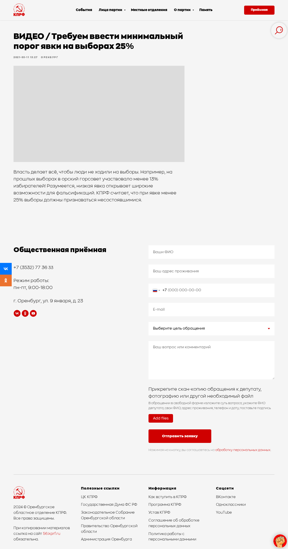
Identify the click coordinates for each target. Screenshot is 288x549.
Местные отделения (149, 10)
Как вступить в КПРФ (167, 497)
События (84, 10)
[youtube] (33, 313)
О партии (182, 10)
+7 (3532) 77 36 (31, 267)
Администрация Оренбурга (106, 539)
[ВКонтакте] (6, 269)
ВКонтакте (226, 497)
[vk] (17, 313)
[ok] (25, 313)
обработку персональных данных (242, 450)
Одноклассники (231, 504)
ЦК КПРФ (89, 497)
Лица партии (111, 10)
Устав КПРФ (159, 512)
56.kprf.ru (51, 533)
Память (205, 10)
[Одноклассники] (6, 280)
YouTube (224, 512)
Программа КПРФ (164, 504)
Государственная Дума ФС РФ (109, 504)
